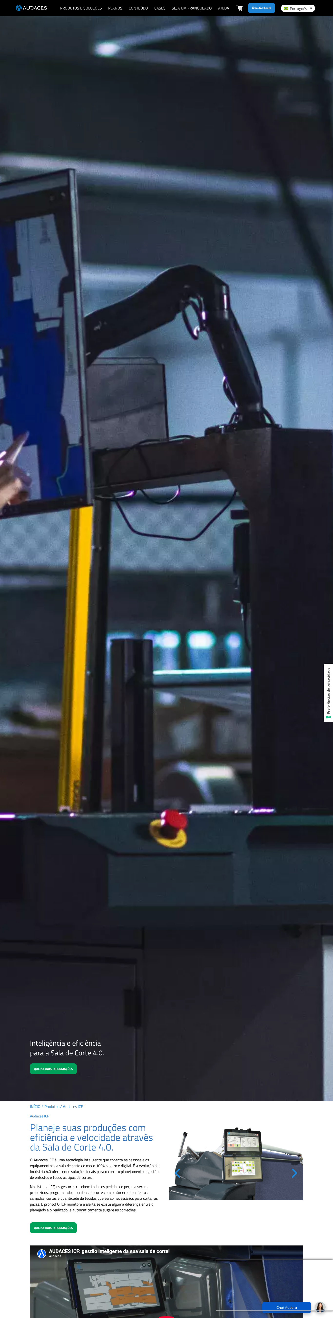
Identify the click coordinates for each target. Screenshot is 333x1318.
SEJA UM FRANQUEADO (192, 8)
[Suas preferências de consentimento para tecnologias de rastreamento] (328, 693)
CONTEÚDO (138, 8)
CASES (160, 8)
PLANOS (115, 8)
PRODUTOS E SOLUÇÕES (81, 8)
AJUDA (223, 8)
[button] (177, 1173)
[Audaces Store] (239, 9)
